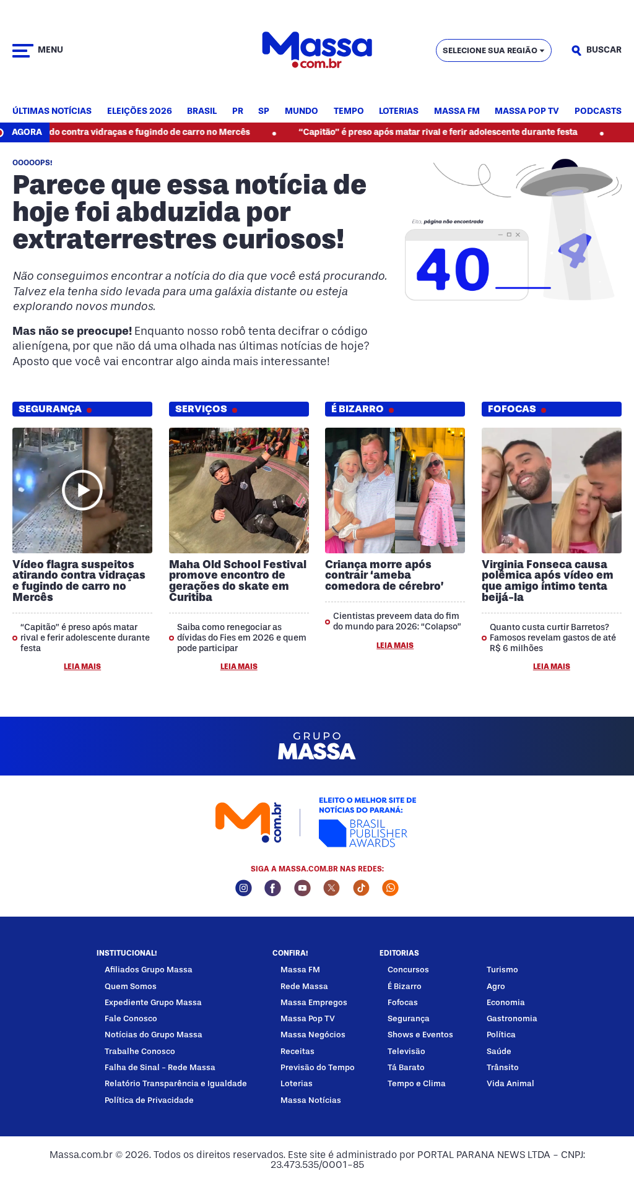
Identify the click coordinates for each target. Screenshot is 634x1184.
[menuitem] (52, 112)
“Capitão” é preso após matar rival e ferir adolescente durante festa (409, 132)
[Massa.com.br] (317, 50)
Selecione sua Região (490, 50)
